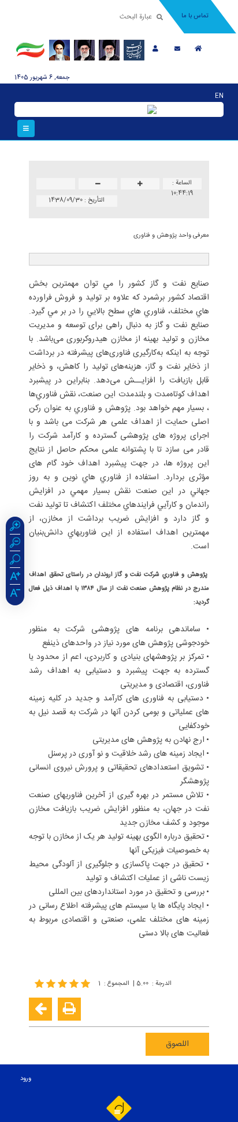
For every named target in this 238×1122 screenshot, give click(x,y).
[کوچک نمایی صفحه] (15, 544)
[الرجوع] (40, 1009)
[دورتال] (119, 1107)
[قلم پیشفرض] (15, 594)
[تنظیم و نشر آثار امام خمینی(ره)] (59, 50)
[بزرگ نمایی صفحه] (15, 528)
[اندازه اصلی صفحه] (15, 561)
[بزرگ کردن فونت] (140, 184)
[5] (63, 983)
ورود (25, 1079)
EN (219, 96)
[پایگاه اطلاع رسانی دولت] (134, 50)
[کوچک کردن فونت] (97, 184)
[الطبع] (69, 1009)
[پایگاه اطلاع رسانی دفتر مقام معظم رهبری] (109, 50)
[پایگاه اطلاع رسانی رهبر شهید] (84, 50)
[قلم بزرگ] (15, 578)
